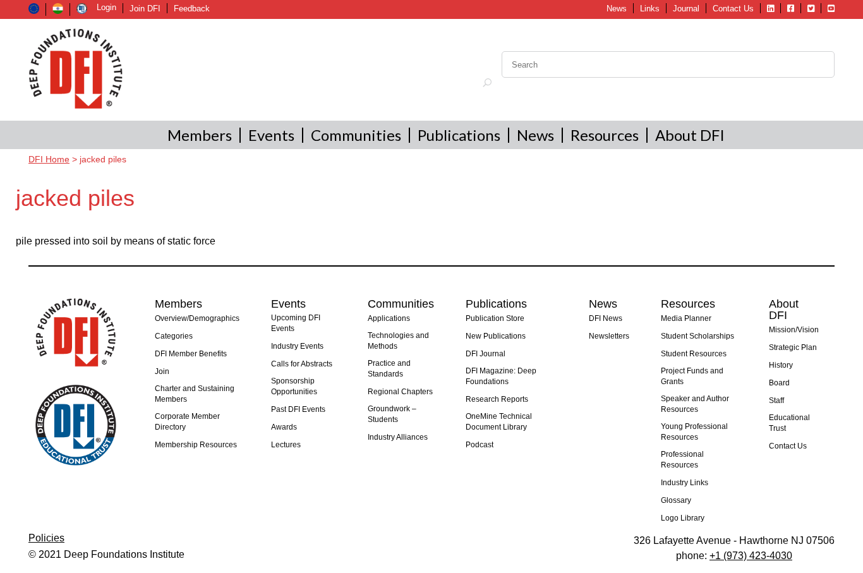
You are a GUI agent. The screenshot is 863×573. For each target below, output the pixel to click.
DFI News (605, 318)
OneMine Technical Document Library (499, 421)
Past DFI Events (298, 409)
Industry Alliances (398, 437)
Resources (604, 135)
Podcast (479, 444)
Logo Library (682, 518)
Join (162, 371)
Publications (459, 135)
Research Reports (497, 399)
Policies (46, 538)
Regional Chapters (400, 391)
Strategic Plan (793, 347)
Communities (356, 135)
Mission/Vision (794, 329)
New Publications (496, 336)
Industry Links (684, 482)
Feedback (192, 8)
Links (650, 8)
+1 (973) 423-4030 (750, 555)
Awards (284, 427)
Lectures (286, 444)
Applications (389, 318)
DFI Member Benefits (191, 353)
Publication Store (495, 318)
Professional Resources (682, 459)
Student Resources (694, 353)
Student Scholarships (697, 336)
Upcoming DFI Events (295, 323)
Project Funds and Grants (692, 376)
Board (779, 382)
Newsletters (609, 336)
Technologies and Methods (398, 341)
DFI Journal (485, 353)
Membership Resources (196, 444)
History (781, 365)
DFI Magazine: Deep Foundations (501, 376)
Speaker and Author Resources (695, 404)
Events (271, 135)
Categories (174, 336)
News (617, 8)
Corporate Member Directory (187, 421)
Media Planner (686, 318)
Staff (776, 400)
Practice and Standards (389, 368)
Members (199, 135)
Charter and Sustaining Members (194, 394)
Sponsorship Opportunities (294, 386)
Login (106, 7)
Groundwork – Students (392, 414)
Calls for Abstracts (301, 363)
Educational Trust (789, 423)
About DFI (690, 135)
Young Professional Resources (694, 432)
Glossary (676, 500)
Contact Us (733, 8)
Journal (686, 8)
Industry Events (297, 346)
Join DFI (145, 8)
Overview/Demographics (197, 318)
